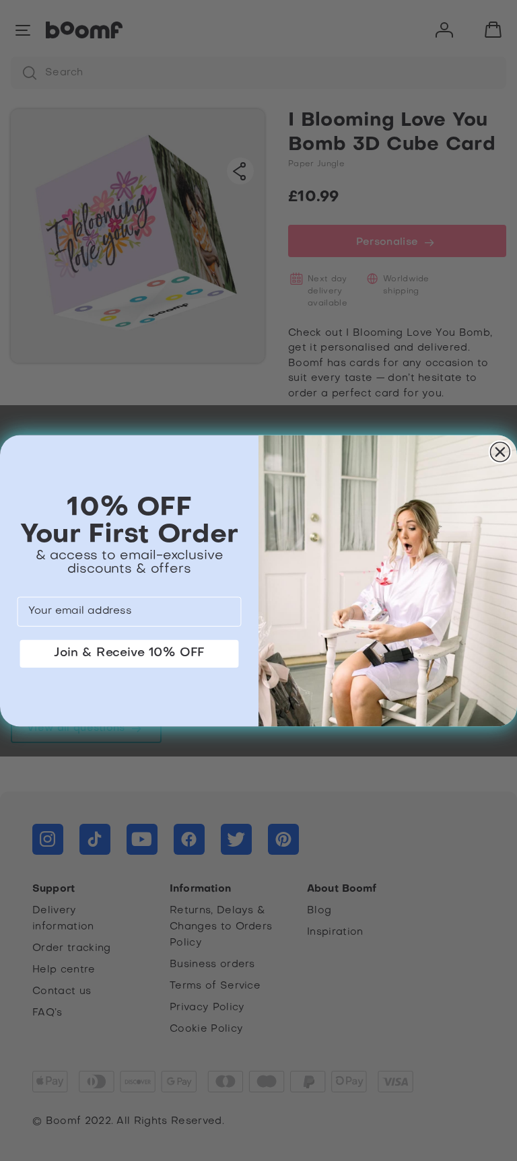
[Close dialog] (500, 452)
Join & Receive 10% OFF (129, 652)
